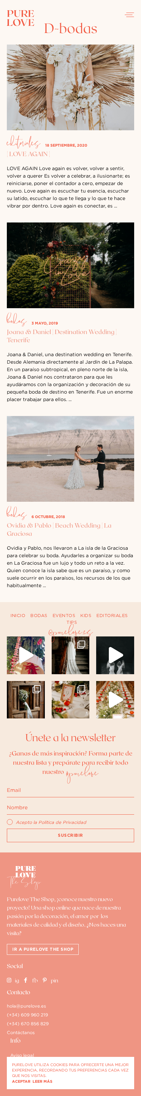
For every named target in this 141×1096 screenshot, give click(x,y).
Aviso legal (22, 1055)
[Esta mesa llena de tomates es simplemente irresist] (71, 700)
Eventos (64, 615)
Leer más (42, 1081)
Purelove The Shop (30, 898)
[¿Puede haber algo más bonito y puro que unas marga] (26, 700)
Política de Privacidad (62, 822)
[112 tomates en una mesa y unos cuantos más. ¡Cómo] (115, 700)
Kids (85, 615)
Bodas (17, 322)
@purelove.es (70, 632)
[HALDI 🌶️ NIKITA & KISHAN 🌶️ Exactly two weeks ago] (26, 655)
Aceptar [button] (21, 1081)
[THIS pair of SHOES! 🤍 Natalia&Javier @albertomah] (115, 655)
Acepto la (51, 822)
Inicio (18, 615)
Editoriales (23, 144)
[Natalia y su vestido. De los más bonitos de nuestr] (71, 655)
